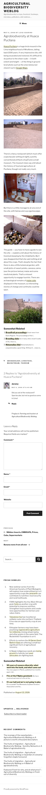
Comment (9, 440)
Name (7, 474)
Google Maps (21, 68)
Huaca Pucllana (10, 46)
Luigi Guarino (26, 32)
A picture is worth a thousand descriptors (21, 738)
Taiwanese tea (15, 617)
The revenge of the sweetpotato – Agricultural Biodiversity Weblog (18, 736)
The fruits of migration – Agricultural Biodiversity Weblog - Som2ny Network (21, 745)
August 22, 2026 (22, 692)
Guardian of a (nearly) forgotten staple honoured (23, 756)
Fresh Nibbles (12, 580)
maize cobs (31, 280)
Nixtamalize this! (13, 345)
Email (7, 487)
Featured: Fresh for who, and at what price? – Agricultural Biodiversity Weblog (23, 771)
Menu (24, 23)
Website (7, 499)
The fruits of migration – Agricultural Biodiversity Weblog (19, 753)
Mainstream (13, 363)
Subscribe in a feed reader (15, 714)
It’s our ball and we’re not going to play (24, 682)
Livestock (26, 361)
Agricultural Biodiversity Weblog (17, 7)
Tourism (25, 363)
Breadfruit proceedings (16, 332)
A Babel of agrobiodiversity (23, 747)
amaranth (33, 593)
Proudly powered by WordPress (16, 789)
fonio (16, 604)
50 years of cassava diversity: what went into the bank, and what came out (24, 666)
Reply (14, 404)
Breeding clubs (12, 339)
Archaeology (13, 361)
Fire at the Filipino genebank (19, 676)
